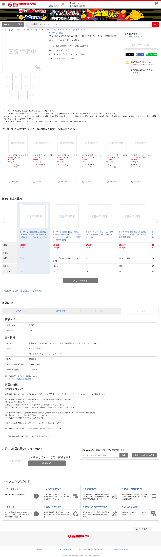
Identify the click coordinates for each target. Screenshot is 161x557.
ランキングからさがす (70, 28)
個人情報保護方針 (66, 549)
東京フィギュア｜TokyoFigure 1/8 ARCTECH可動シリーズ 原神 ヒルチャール (99, 234)
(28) (91, 167)
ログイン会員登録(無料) (54, 4)
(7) (17, 167)
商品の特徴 (60, 311)
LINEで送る (153, 54)
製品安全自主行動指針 (121, 549)
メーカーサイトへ (53, 354)
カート (156, 6)
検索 (124, 455)
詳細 (73, 59)
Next (157, 220)
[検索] (155, 24)
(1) (41, 167)
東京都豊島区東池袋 (78, 4)
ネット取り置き (113, 28)
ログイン (26, 28)
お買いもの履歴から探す (144, 455)
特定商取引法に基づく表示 (93, 549)
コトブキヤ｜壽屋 (56, 33)
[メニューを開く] (3, 5)
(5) (139, 167)
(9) (115, 167)
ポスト (131, 54)
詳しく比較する (80, 281)
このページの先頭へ (142, 529)
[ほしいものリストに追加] (38, 68)
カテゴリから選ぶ (15, 24)
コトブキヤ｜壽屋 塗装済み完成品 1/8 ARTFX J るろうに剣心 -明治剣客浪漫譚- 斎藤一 (133, 234)
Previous (3, 220)
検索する (46, 463)
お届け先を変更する (135, 37)
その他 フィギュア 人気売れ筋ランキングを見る (22, 291)
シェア (141, 54)
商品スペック (21, 311)
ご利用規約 (38, 549)
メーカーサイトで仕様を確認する (18, 379)
